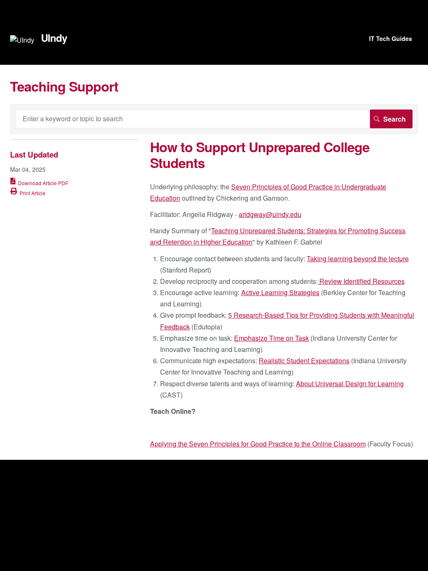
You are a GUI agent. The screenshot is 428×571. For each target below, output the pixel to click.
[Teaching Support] (22, 40)
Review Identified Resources (361, 281)
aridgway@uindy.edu (270, 214)
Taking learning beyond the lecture (358, 258)
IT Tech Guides (390, 38)
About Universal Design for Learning (350, 383)
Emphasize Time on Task (271, 338)
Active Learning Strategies (280, 292)
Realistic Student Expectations (304, 360)
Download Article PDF (43, 182)
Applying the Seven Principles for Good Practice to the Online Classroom (258, 444)
